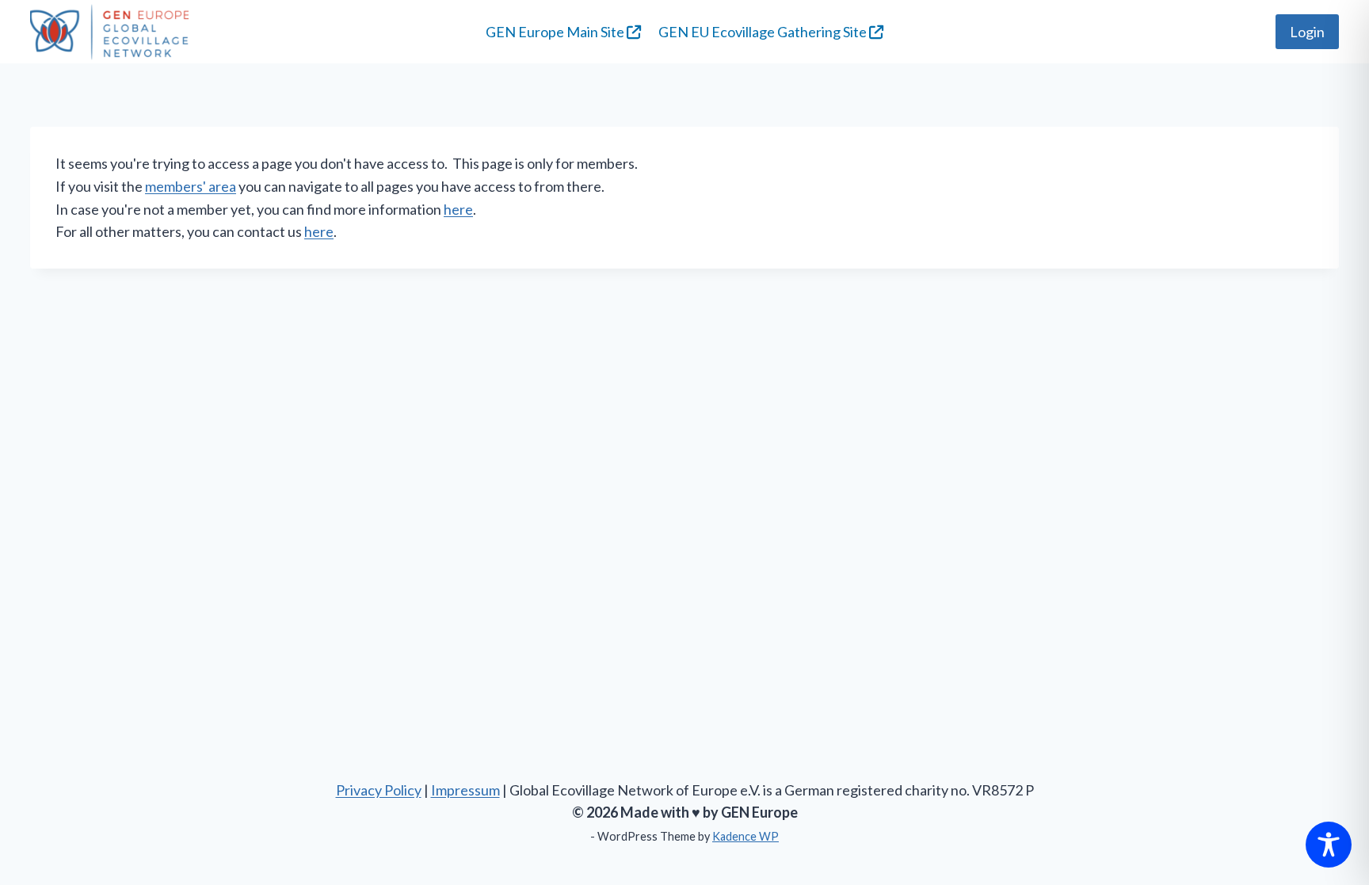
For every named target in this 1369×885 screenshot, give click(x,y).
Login (1307, 31)
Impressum (465, 790)
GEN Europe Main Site (556, 31)
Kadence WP (745, 836)
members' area (190, 186)
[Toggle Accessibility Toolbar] (1328, 844)
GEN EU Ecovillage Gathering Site (763, 31)
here (458, 209)
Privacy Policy (378, 790)
